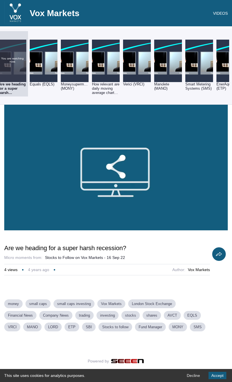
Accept (217, 375)
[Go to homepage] (15, 22)
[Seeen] (127, 361)
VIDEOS (220, 13)
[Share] (219, 254)
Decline (193, 375)
